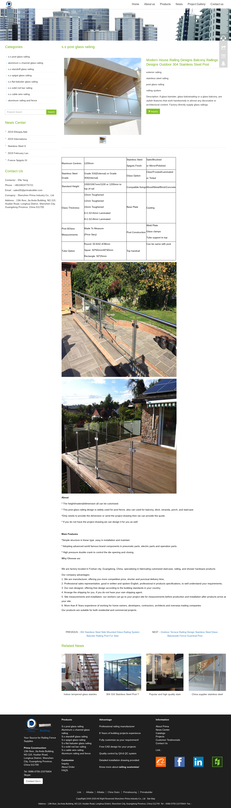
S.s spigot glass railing (73, 740)
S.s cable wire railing (73, 750)
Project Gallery (196, 4)
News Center (163, 729)
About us (149, 4)
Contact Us (162, 743)
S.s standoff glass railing (75, 736)
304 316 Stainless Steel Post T (122, 694)
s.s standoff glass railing (21, 69)
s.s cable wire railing (19, 94)
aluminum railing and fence (22, 100)
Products (165, 4)
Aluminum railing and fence (76, 753)
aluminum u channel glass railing (25, 63)
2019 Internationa (17, 139)
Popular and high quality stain (165, 694)
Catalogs (160, 733)
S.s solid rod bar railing (74, 746)
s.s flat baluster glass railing (23, 81)
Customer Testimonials (168, 740)
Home (135, 4)
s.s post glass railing (19, 56)
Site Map (151, 799)
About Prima (162, 726)
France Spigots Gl (17, 160)
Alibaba (89, 792)
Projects (160, 736)
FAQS (65, 770)
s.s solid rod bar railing (20, 88)
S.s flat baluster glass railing (76, 743)
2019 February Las (18, 153)
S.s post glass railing (73, 726)
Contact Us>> (33, 781)
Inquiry (154, 111)
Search (51, 112)
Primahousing (130, 792)
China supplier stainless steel (207, 694)
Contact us (217, 4)
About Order (68, 767)
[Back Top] (223, 65)
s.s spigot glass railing (20, 75)
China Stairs (114, 792)
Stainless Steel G (17, 146)
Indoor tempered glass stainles (80, 694)
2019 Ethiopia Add (17, 131)
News (179, 4)
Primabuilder (146, 792)
